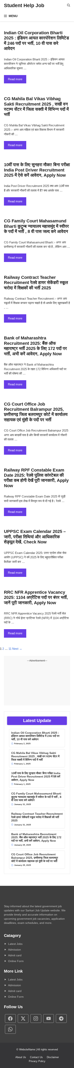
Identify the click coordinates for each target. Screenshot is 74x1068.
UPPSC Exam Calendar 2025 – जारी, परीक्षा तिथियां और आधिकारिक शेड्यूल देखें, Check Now (35, 536)
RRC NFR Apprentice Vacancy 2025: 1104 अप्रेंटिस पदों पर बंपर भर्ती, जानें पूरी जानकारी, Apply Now (36, 597)
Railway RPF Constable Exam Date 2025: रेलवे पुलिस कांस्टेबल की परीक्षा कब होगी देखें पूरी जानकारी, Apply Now (36, 478)
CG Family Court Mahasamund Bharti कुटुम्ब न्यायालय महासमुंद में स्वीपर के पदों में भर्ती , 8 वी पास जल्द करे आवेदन (36, 226)
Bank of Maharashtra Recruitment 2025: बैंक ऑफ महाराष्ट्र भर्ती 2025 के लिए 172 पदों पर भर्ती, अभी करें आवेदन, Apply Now (35, 345)
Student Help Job (24, 5)
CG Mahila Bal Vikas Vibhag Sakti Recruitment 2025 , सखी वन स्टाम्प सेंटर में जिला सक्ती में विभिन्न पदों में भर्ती (36, 106)
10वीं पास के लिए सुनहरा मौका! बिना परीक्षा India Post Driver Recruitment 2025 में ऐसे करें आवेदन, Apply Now (37, 170)
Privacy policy (37, 1061)
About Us (20, 1057)
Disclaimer (53, 1057)
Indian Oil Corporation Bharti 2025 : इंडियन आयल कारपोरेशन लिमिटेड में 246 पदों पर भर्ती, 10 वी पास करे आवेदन (36, 40)
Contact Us (36, 1057)
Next (17, 648)
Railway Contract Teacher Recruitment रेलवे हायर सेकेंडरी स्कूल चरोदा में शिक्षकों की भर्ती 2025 (36, 282)
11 (9, 648)
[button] (68, 5)
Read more (15, 79)
